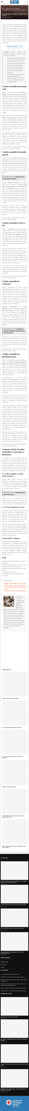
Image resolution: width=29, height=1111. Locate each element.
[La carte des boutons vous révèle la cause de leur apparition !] (14, 894)
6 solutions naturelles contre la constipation (15, 590)
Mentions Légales (5, 961)
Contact (2, 967)
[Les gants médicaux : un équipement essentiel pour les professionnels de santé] (14, 941)
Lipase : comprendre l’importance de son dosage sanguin (13, 988)
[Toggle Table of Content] (19, 47)
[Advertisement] (14, 649)
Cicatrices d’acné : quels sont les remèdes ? (15, 585)
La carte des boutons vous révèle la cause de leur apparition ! (14, 904)
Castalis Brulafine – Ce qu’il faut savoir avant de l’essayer (13, 990)
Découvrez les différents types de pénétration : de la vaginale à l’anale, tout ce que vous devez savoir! (14, 882)
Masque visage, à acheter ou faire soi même (15, 583)
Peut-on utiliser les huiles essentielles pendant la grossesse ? (13, 574)
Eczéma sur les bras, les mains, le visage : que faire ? (13, 977)
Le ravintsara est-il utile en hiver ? (9, 572)
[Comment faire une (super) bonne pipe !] (14, 1006)
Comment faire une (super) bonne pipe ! (9, 1016)
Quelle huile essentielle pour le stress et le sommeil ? (14, 564)
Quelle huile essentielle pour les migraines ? (12, 566)
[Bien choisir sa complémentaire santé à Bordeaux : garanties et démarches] (14, 1028)
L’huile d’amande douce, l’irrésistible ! (10, 698)
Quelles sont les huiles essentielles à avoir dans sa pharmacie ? (13, 562)
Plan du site (3, 964)
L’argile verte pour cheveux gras (9, 786)
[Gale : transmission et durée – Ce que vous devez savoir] (14, 917)
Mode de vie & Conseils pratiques (7, 12)
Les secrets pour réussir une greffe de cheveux (11, 727)
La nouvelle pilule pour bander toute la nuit (10, 974)
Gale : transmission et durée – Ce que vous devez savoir (12, 928)
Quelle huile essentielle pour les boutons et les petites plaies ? (14, 569)
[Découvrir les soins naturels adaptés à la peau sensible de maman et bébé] (14, 1053)
